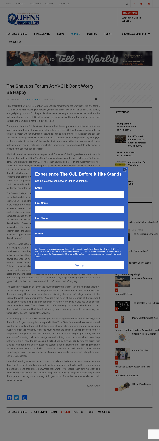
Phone (39, 233)
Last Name (41, 218)
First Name (41, 203)
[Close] (125, 170)
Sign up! (79, 265)
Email (38, 187)
